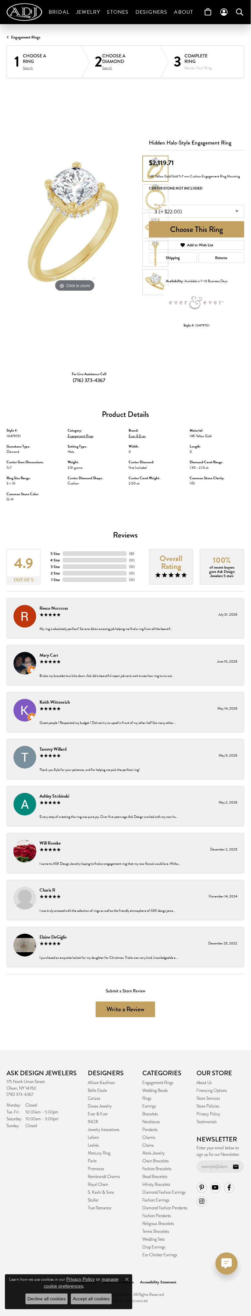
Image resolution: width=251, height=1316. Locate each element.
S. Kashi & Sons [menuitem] (101, 1192)
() (131, 554)
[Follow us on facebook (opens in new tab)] (229, 1188)
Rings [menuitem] (146, 1098)
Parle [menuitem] (92, 1161)
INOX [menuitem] (93, 1122)
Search (28, 68)
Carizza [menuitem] (94, 1098)
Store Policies (207, 1106)
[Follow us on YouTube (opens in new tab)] (215, 1188)
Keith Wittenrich (54, 702)
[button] (54, 278)
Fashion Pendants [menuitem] (156, 1216)
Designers (151, 12)
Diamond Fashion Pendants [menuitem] (164, 1208)
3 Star (55, 567)
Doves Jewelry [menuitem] (100, 1106)
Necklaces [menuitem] (151, 1122)
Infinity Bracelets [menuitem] (156, 1184)
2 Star (55, 573)
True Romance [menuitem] (99, 1208)
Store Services (208, 1098)
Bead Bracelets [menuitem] (154, 1177)
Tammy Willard (53, 749)
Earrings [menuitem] (149, 1106)
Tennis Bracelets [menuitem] (155, 1231)
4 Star (55, 560)
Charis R (47, 890)
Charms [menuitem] (148, 1137)
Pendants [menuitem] (150, 1130)
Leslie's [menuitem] (93, 1145)
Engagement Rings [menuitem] (157, 1083)
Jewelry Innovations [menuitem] (103, 1130)
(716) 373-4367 (89, 380)
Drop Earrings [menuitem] (153, 1247)
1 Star (55, 580)
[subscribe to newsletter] (235, 1166)
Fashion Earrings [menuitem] (155, 1200)
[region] (74, 225)
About (183, 12)
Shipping (173, 258)
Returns (221, 258)
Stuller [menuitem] (93, 1200)
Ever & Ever (137, 436)
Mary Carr (48, 655)
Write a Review (125, 1009)
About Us (204, 1083)
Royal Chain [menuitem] (98, 1184)
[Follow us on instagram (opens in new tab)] (201, 1201)
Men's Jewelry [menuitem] (153, 1153)
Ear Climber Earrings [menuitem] (159, 1255)
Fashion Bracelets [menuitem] (156, 1169)
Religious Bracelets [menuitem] (158, 1224)
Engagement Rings (25, 37)
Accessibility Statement (158, 1282)
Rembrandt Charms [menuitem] (104, 1177)
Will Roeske (50, 843)
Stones (118, 12)
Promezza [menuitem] (96, 1169)
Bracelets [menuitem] (150, 1114)
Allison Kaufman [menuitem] (101, 1083)
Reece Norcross (53, 608)
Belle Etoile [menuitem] (97, 1091)
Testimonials (206, 1122)
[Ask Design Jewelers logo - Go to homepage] (26, 12)
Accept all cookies (91, 1298)
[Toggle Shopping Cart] (208, 12)
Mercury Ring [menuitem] (99, 1153)
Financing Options (211, 1091)
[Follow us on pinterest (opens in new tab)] (201, 1188)
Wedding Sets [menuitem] (153, 1239)
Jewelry (88, 12)
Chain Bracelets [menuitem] (155, 1161)
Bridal (59, 12)
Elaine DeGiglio (53, 937)
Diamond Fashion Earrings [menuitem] (164, 1192)
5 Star (55, 554)
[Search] (239, 12)
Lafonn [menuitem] (93, 1137)
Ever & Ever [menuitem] (98, 1114)
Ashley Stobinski (54, 796)
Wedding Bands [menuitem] (155, 1091)
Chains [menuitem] (148, 1145)
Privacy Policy (208, 1114)
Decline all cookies (46, 1298)
